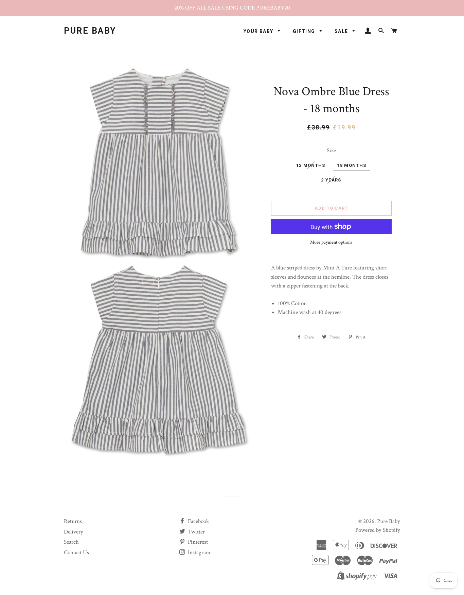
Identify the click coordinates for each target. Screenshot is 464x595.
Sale (342, 31)
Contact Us (76, 552)
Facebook (197, 521)
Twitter (195, 532)
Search (71, 542)
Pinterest (197, 542)
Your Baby (259, 31)
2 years (331, 179)
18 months (351, 165)
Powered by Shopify (377, 530)
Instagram (198, 552)
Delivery (73, 532)
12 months (310, 165)
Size (331, 150)
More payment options (331, 242)
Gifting (305, 31)
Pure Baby (90, 31)
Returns (73, 521)
